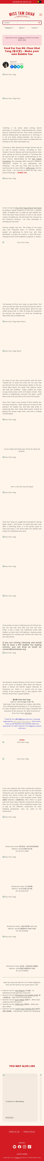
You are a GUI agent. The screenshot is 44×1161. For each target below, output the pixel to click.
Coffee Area (30, 168)
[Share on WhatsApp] (21, 66)
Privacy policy (29, 1131)
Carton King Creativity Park (25, 1009)
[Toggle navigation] (41, 15)
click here (28, 713)
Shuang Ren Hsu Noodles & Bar (26, 995)
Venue (21, 28)
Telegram (21, 38)
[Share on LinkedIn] (15, 66)
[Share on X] (18, 66)
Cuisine (34, 28)
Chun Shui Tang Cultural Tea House (28, 208)
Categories (8, 28)
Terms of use (14, 1131)
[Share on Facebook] (12, 66)
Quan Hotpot (19, 1000)
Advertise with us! (22, 2)
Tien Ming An (20, 991)
